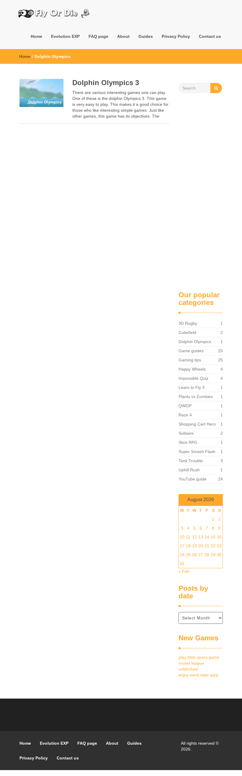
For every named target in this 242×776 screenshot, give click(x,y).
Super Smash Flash (197, 451)
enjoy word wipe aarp (198, 675)
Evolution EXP (65, 36)
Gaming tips (190, 360)
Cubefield (187, 332)
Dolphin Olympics (195, 341)
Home (36, 36)
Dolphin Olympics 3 (105, 83)
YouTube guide (193, 479)
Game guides (191, 350)
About (123, 36)
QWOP (185, 405)
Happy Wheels (192, 369)
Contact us (210, 36)
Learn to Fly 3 (192, 387)
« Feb (184, 571)
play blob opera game (199, 657)
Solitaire (186, 433)
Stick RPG (188, 442)
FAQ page (98, 36)
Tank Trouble (191, 460)
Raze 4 (185, 415)
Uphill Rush (189, 469)
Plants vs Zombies (196, 396)
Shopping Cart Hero (197, 424)
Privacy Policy (176, 36)
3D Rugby (188, 323)
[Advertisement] (201, 192)
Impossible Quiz (193, 378)
